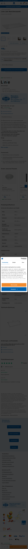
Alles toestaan (14, 284)
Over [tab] (23, 262)
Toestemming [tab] (5, 262)
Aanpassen (13, 289)
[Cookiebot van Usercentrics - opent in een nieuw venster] (21, 259)
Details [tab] (14, 262)
